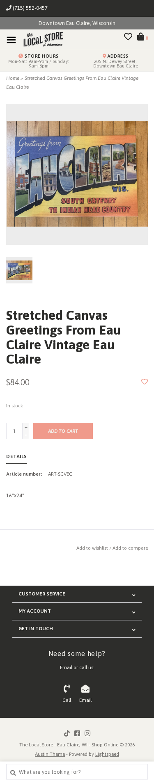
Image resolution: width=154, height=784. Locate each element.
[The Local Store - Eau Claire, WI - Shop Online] (40, 39)
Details (16, 456)
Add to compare (130, 548)
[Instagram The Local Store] (87, 733)
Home (12, 78)
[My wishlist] (128, 38)
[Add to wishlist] (144, 382)
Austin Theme (50, 754)
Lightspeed (107, 754)
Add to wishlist (92, 548)
